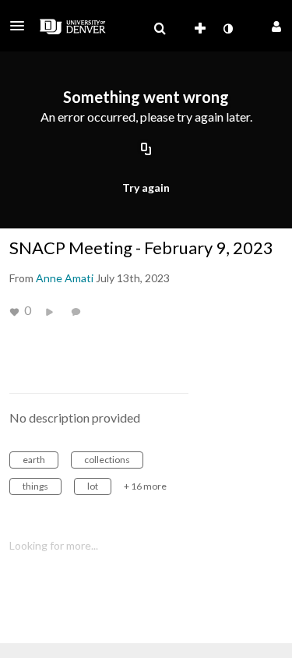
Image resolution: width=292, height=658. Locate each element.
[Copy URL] (146, 150)
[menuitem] (159, 29)
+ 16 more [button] (145, 486)
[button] (21, 26)
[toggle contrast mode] (227, 29)
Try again (146, 187)
